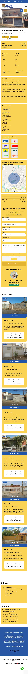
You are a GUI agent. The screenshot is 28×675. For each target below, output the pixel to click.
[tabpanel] (14, 18)
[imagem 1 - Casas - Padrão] (14, 305)
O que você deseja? (6, 217)
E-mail (3, 232)
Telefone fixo (6, 237)
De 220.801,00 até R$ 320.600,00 (10, 616)
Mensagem (4, 242)
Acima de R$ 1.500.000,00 (9, 611)
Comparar (15, 36)
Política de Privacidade (14, 650)
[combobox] (14, 219)
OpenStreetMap (23, 190)
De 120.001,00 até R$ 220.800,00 (10, 614)
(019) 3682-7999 (15, 1)
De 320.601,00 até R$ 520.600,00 (10, 618)
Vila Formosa (11, 32)
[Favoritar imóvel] (25, 299)
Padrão (6, 32)
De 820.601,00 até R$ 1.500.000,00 (10, 622)
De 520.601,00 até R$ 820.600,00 (10, 619)
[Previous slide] (2, 18)
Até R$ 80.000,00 (7, 613)
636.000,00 (23, 43)
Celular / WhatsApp (6, 227)
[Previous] (3, 305)
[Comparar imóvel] (25, 301)
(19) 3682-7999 (8, 593)
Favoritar (6, 36)
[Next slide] (25, 18)
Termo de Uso (14, 651)
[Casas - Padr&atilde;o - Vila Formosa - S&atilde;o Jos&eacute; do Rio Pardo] (10, 6)
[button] (21, 1)
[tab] (21, 10)
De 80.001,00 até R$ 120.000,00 (10, 621)
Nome (3, 222)
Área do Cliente (7, 1)
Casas (3, 32)
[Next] (24, 305)
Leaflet (17, 190)
